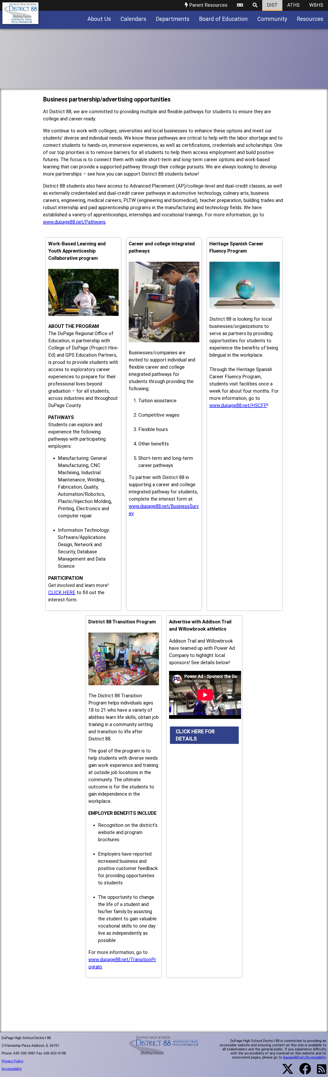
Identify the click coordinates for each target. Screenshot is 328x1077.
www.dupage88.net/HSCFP (238, 405)
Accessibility (12, 1069)
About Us (99, 19)
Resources (310, 19)
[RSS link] (319, 1072)
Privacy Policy (12, 1061)
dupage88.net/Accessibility (304, 1057)
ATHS (293, 5)
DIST (272, 5)
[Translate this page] (240, 5)
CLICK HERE (61, 592)
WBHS (316, 5)
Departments (172, 19)
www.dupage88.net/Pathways (74, 222)
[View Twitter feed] (285, 1072)
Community (272, 19)
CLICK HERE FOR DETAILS (195, 735)
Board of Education (223, 19)
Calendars (133, 19)
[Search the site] (255, 5)
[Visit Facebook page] (302, 1072)
